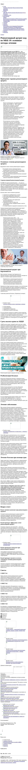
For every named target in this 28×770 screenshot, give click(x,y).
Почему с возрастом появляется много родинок (12, 700)
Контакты (5, 32)
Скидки (5, 23)
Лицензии (10, 7)
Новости (5, 31)
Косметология (19, 12)
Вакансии (5, 10)
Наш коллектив (16, 7)
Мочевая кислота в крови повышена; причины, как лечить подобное (14, 662)
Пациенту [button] (5, 24)
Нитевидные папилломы (6, 690)
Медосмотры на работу (21, 18)
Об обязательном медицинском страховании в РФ (12, 28)
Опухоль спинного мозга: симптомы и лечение (14, 304)
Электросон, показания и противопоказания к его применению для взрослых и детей (16, 640)
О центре (5, 7)
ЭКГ (7, 12)
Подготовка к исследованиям (10, 26)
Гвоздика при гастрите (8, 710)
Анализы (5, 22)
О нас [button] (4, 6)
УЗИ (4, 12)
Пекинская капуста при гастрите (10, 712)
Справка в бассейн (7, 741)
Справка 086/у (6, 21)
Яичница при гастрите (8, 705)
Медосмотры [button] (6, 16)
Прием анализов (12, 12)
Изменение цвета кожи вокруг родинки (10, 698)
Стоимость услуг (7, 15)
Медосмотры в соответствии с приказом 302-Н (14, 20)
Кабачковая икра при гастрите (10, 707)
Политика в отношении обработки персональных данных (13, 29)
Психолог (5, 13)
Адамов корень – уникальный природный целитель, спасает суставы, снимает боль (15, 630)
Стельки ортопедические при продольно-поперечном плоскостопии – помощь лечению (15, 651)
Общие (5, 17)
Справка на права (7, 743)
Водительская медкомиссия (9, 18)
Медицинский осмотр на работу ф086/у (12, 742)
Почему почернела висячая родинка (9, 688)
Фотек (24, 12)
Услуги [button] (5, 11)
